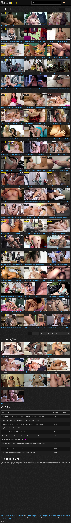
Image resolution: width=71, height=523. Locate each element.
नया (68, 9)
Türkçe (69, 517)
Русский (45, 515)
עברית (26, 515)
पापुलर (62, 9)
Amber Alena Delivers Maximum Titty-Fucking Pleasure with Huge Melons (22, 435)
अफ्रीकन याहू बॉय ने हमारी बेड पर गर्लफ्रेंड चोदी (12, 428)
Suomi (5, 518)
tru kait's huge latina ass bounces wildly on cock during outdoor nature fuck (22, 424)
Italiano (54, 515)
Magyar (11, 515)
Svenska (30, 517)
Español (50, 515)
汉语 (34, 517)
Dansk (9, 518)
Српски (56, 517)
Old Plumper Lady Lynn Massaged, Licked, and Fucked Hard (19, 452)
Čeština (7, 515)
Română (34, 515)
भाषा (64, 3)
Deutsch (12, 517)
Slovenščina (45, 517)
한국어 (16, 517)
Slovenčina (51, 517)
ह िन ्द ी (39, 515)
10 (64, 333)
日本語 (2, 518)
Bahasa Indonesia (61, 515)
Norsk (60, 517)
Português (21, 515)
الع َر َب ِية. (16, 515)
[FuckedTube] (10, 2)
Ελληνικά (2, 515)
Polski (29, 515)
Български (6, 517)
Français (21, 517)
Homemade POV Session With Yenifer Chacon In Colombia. (18, 432)
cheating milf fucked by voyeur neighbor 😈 (14, 439)
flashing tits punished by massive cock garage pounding (17, 448)
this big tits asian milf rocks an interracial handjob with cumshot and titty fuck (23, 416)
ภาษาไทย (64, 517)
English (25, 517)
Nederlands (38, 517)
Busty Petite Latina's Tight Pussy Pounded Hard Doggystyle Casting (20, 420)
